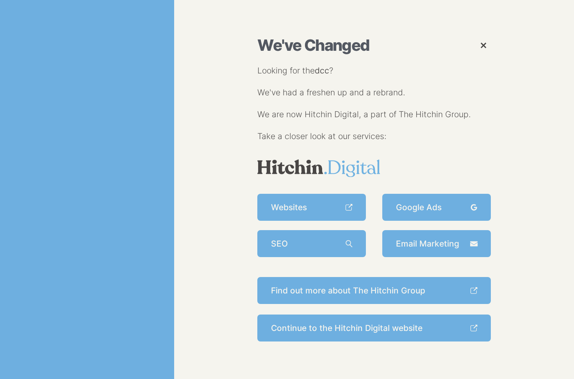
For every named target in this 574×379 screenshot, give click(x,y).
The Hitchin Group (434, 114)
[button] (483, 45)
